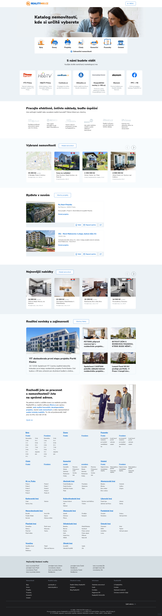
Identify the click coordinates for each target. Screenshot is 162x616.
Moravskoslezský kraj (34, 511)
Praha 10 (46, 493)
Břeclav (103, 486)
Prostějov (84, 513)
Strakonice (84, 486)
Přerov (65, 518)
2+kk (27, 445)
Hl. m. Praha (30, 481)
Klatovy (28, 529)
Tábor (83, 488)
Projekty (28, 590)
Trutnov (84, 504)
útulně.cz (72, 587)
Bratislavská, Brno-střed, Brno (93, 301)
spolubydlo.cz (52, 585)
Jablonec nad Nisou (106, 504)
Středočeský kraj (70, 524)
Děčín (102, 529)
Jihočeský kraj (68, 481)
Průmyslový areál (76, 470)
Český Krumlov (67, 486)
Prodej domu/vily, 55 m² (118, 179)
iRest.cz (53, 405)
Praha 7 (46, 486)
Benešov (65, 526)
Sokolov (46, 501)
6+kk (36, 443)
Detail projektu (63, 214)
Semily (121, 504)
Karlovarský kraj (32, 499)
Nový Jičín (47, 513)
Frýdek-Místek (30, 516)
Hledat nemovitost (68, 146)
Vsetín (83, 546)
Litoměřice (103, 531)
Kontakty (94, 590)
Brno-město (104, 488)
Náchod (65, 506)
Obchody (65, 471)
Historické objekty (113, 471)
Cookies (116, 587)
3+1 (27, 452)
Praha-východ (85, 531)
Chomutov (103, 526)
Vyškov (121, 486)
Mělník (65, 538)
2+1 (27, 447)
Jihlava (27, 548)
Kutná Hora (66, 535)
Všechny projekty (62, 195)
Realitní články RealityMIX (77, 585)
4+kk (27, 454)
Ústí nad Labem (123, 531)
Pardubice (103, 516)
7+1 (36, 449)
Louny (102, 533)
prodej (65, 464)
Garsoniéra (29, 438)
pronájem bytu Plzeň (32, 568)
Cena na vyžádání (63, 173)
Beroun (65, 529)
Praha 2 (28, 486)
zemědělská (104, 444)
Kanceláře (66, 467)
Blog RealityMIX (74, 590)
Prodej (28, 436)
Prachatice (84, 484)
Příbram (84, 535)
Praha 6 (46, 484)
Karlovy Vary (29, 504)
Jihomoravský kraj (108, 481)
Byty (27, 432)
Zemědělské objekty (104, 470)
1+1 (27, 443)
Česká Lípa (104, 501)
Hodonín (121, 484)
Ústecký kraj (106, 524)
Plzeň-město (29, 533)
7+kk (36, 447)
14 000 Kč (34, 299)
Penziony (75, 467)
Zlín (83, 548)
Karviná (28, 518)
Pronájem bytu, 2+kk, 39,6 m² (35, 305)
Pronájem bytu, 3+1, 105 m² (35, 177)
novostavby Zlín (98, 570)
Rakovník (84, 538)
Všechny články (81, 321)
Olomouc (65, 516)
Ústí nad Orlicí (123, 516)
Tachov (46, 531)
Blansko (103, 484)
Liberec (121, 501)
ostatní (112, 444)
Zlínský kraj (67, 543)
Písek (64, 491)
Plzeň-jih (28, 531)
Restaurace (66, 474)
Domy (65, 432)
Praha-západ (85, 533)
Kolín (64, 533)
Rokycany (47, 529)
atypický (37, 452)
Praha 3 (28, 488)
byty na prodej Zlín (99, 566)
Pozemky (104, 432)
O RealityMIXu (118, 585)
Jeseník (65, 513)
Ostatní (104, 461)
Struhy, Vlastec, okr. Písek (91, 175)
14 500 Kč (118, 299)
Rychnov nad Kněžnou (88, 501)
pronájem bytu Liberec (55, 566)
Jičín (64, 504)
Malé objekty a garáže (114, 467)
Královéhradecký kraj (71, 499)
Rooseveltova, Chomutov (119, 301)
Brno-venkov (104, 491)
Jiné (74, 475)
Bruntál (28, 513)
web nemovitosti (45, 410)
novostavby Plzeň (31, 570)
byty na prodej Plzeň (32, 566)
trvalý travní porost (113, 439)
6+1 (36, 445)
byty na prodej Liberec (33, 572)
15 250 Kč (90, 299)
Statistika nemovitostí (98, 585)
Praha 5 (28, 493)
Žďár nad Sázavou (49, 548)
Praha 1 (28, 484)
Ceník (93, 587)
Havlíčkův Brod (30, 546)
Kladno (65, 531)
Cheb (27, 501)
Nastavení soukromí (119, 590)
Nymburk (84, 529)
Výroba (75, 473)
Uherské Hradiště (68, 548)
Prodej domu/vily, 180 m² (62, 179)
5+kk (36, 438)
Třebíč (46, 546)
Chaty (28, 461)
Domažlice (28, 526)
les (101, 446)
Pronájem (47, 436)
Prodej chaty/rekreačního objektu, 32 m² (94, 177)
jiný (36, 454)
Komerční (67, 461)
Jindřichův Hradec (68, 488)
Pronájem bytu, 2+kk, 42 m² (63, 305)
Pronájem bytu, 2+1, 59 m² (119, 303)
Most (120, 526)
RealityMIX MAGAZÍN (98, 595)
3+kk (27, 449)
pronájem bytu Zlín (99, 568)
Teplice (121, 529)
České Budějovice (68, 484)
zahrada (112, 442)
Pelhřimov (28, 550)
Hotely (65, 476)
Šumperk (84, 516)
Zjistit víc (29, 420)
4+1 (27, 456)
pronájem (84, 464)
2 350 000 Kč (89, 173)
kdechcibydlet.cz (53, 587)
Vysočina (29, 543)
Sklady (65, 469)
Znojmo (121, 488)
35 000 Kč (34, 173)
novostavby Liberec (54, 568)
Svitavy (121, 513)
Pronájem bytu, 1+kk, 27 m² (91, 303)
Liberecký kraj (106, 499)
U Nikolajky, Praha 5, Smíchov (36, 175)
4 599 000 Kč (117, 173)
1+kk (27, 440)
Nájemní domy (105, 467)
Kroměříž (65, 546)
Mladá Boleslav (86, 526)
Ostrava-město (48, 518)
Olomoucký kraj (69, 511)
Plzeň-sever (47, 526)
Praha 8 (46, 488)
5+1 (36, 440)
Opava (46, 516)
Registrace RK (96, 592)
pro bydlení (104, 442)
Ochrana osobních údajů (121, 592)
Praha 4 (28, 491)
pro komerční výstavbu (104, 439)
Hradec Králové (67, 501)
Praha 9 (46, 491)
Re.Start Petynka (65, 204)
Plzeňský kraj (31, 524)
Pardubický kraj (107, 511)
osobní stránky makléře (35, 412)
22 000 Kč (62, 299)
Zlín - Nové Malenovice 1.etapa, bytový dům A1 (77, 234)
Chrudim (103, 513)
